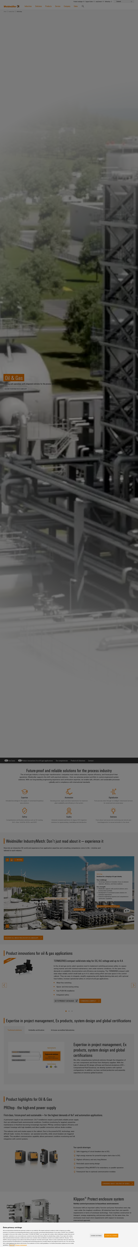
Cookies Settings (96, 1235)
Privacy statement (21, 1245)
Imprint (12, 1245)
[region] (69, 1235)
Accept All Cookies (111, 1235)
